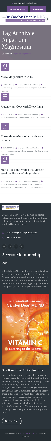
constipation (23, 88)
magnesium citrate (25, 184)
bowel (20, 117)
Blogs (20, 85)
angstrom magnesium (9, 88)
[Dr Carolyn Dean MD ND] (25, 18)
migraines (4, 91)
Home (6, 53)
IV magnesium (33, 88)
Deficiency (27, 85)
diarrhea (38, 151)
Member (35, 85)
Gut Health (27, 148)
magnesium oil (30, 187)
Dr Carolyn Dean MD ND (29, 433)
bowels (21, 151)
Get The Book (12, 421)
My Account (38, 9)
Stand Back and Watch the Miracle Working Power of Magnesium (22, 171)
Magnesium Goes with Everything (22, 107)
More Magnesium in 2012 (17, 77)
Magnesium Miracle (30, 117)
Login (4, 262)
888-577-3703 (14, 237)
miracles (39, 187)
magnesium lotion (7, 154)
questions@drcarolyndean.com (26, 3)
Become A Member (17, 9)
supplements (44, 117)
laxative (43, 88)
